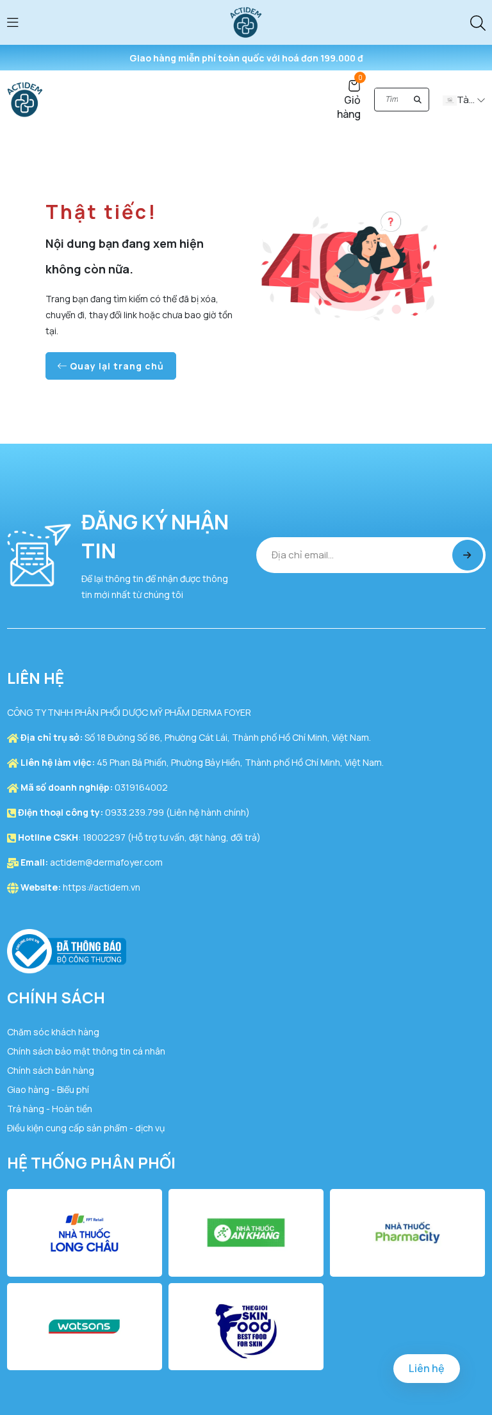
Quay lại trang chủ (115, 366)
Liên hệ (427, 1368)
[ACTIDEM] (246, 21)
